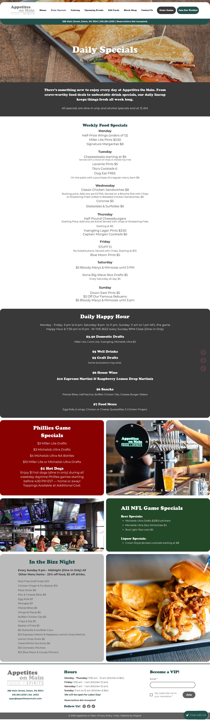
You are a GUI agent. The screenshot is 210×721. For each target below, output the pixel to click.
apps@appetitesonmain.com (25, 698)
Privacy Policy (104, 715)
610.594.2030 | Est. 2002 (25, 694)
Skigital (137, 715)
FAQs (116, 715)
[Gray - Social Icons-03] (93, 706)
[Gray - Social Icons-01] (89, 706)
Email (153, 679)
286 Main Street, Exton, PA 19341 (80, 21)
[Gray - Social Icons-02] (84, 706)
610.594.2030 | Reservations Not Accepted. (124, 21)
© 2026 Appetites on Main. (82, 715)
